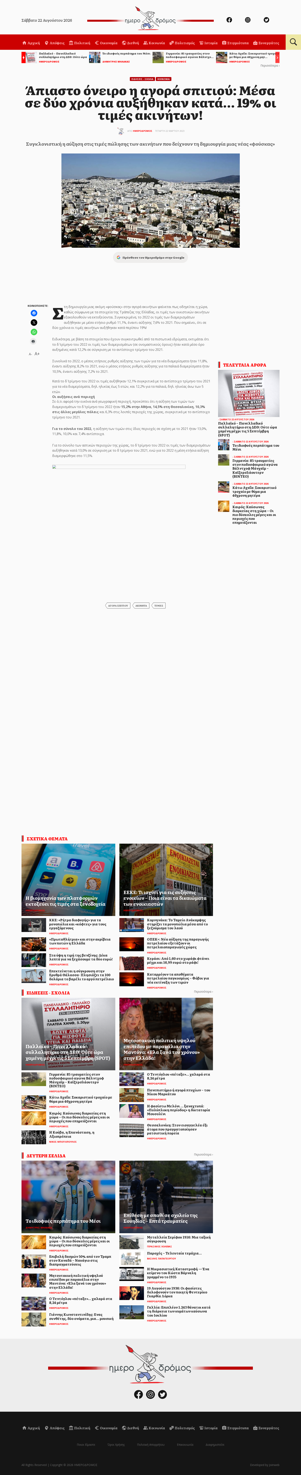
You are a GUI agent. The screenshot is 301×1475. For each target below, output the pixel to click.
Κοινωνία (156, 42)
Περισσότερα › (270, 65)
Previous (22, 58)
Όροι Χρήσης (116, 1445)
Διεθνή (133, 42)
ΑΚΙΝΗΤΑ (141, 605)
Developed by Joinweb (265, 1465)
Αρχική (33, 42)
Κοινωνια (163, 79)
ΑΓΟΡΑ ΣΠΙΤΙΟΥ (118, 605)
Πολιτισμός (184, 42)
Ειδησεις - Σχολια (142, 79)
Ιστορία (211, 42)
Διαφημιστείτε (215, 1445)
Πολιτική (82, 42)
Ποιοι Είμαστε (86, 1445)
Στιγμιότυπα (238, 42)
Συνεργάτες (268, 42)
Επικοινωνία (185, 1445)
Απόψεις (56, 42)
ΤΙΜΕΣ (158, 605)
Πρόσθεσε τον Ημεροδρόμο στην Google (153, 257)
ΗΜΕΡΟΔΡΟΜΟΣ (142, 130)
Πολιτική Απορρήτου (151, 1445)
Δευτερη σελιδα (46, 1155)
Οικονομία (108, 42)
